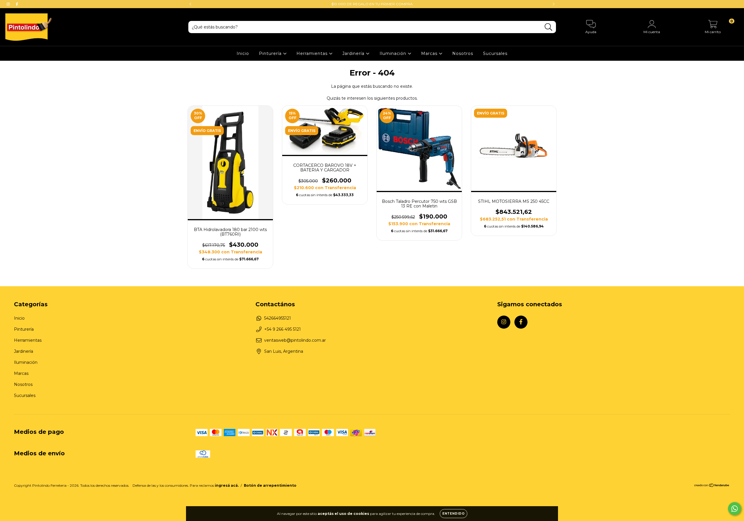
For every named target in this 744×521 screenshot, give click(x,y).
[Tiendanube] (712, 486)
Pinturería (271, 53)
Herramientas (312, 53)
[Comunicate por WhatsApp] (734, 508)
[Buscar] (548, 27)
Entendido (453, 513)
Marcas (430, 53)
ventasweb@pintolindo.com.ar (295, 340)
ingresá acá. (227, 485)
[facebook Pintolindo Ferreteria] (17, 4)
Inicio (243, 53)
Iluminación (394, 53)
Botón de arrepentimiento (270, 485)
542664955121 (277, 318)
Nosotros (462, 53)
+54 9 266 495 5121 (282, 329)
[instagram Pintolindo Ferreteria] (8, 4)
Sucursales (495, 53)
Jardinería (354, 53)
